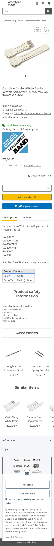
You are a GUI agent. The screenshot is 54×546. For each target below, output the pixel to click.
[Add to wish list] (45, 30)
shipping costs (32, 165)
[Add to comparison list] (37, 30)
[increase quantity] (48, 188)
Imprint (8, 537)
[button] (37, 3)
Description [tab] (9, 217)
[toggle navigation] (3, 2)
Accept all (28, 484)
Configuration (27, 493)
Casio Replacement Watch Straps (32, 113)
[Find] (48, 11)
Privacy (18, 537)
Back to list (9, 20)
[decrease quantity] (6, 188)
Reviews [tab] (27, 217)
